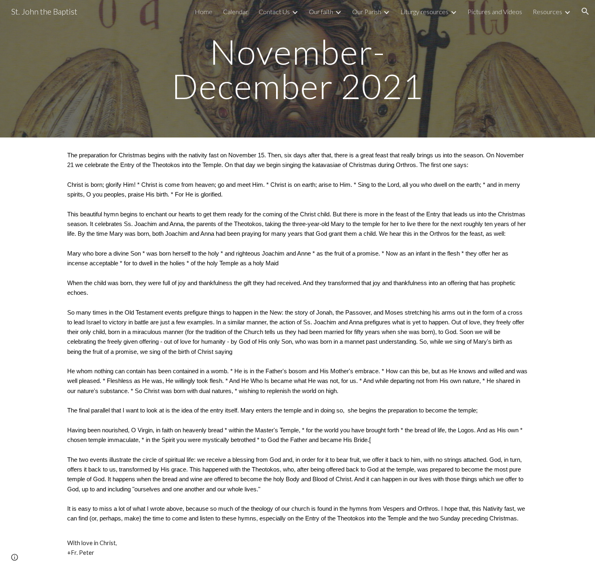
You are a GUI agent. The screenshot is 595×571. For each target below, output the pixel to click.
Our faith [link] (321, 11)
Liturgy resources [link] (424, 11)
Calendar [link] (235, 11)
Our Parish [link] (366, 11)
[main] (297, 69)
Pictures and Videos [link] (495, 11)
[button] (585, 11)
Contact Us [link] (274, 11)
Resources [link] (547, 11)
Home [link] (203, 11)
